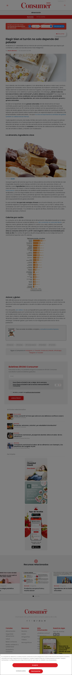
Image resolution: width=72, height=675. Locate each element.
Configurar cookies (21, 670)
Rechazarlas (35, 671)
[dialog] (36, 664)
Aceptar (35, 665)
